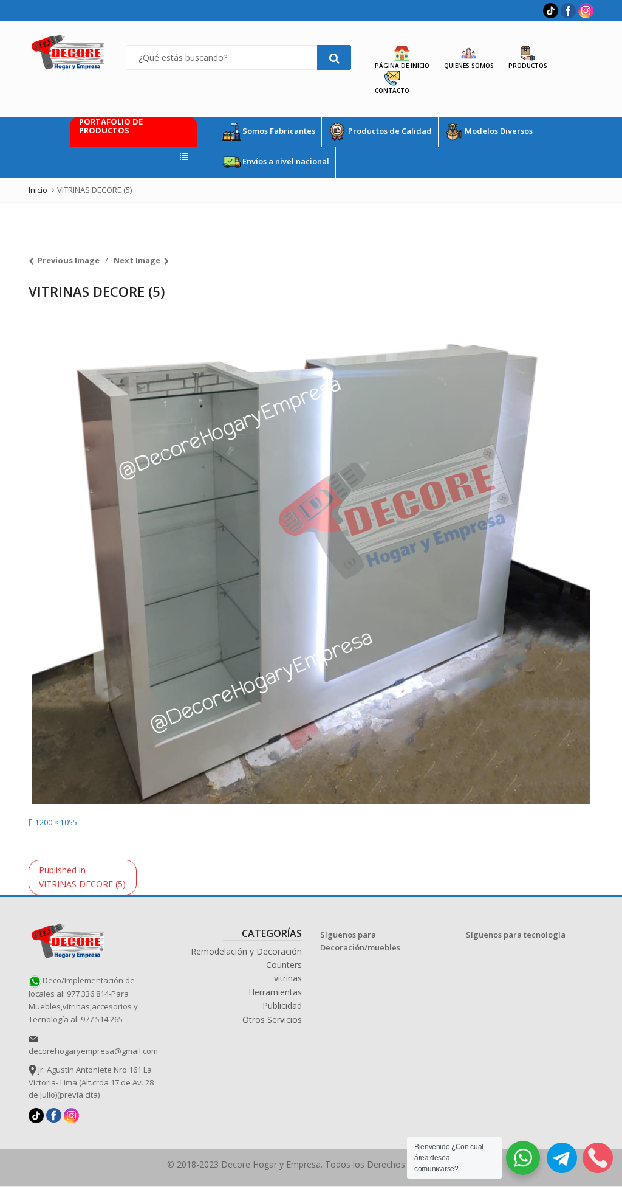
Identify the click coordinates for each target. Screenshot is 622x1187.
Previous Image (69, 260)
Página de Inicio (402, 65)
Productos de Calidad (389, 131)
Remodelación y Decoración (246, 951)
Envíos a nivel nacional (285, 161)
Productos (527, 65)
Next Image (137, 260)
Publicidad (282, 1005)
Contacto (392, 90)
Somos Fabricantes (278, 131)
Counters (284, 965)
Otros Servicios (272, 1019)
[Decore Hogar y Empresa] (68, 939)
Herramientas (275, 992)
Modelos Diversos (498, 131)
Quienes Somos (469, 65)
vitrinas (288, 978)
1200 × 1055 (56, 822)
